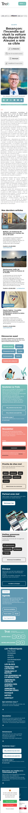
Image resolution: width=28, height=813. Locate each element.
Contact (8, 698)
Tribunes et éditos (10, 672)
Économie (11, 653)
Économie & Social (8, 264)
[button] (3, 100)
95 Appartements (8, 545)
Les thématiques (13, 649)
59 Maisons (17, 549)
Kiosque (8, 693)
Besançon (15, 58)
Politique (11, 651)
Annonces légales (9, 681)
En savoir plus (5, 420)
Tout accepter (10, 801)
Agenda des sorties (10, 685)
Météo (7, 695)
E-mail (4, 440)
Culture (10, 662)
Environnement (14, 660)
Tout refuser (10, 805)
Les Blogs (9, 664)
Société (14, 24)
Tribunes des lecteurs (11, 668)
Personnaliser (10, 809)
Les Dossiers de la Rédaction (12, 676)
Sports (10, 655)
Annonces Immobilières (11, 689)
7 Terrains (6, 553)
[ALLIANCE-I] (14, 19)
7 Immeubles (7, 549)
